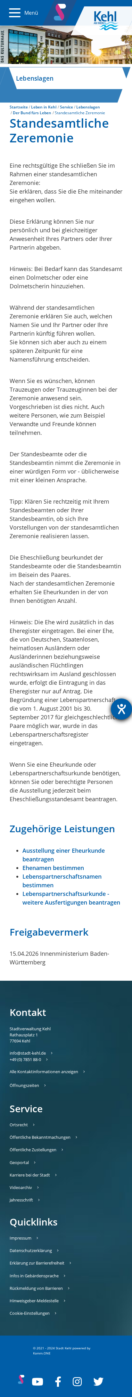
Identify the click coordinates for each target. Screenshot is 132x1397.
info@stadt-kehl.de (28, 1053)
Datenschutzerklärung (31, 1250)
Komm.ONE (42, 1353)
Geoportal (19, 1162)
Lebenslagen (88, 107)
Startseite (19, 107)
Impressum (20, 1238)
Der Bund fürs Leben (32, 113)
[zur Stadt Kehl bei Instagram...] (77, 1381)
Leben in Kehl (43, 107)
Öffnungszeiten (24, 1085)
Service (66, 107)
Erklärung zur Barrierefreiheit (37, 1263)
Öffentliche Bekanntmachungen (40, 1137)
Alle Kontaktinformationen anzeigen (44, 1071)
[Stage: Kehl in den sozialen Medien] (60, 10)
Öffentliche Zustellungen (33, 1150)
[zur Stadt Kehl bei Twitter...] (98, 1381)
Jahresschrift (21, 1200)
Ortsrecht (19, 1125)
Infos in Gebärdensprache (34, 1276)
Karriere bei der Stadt (30, 1175)
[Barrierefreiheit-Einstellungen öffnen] (121, 709)
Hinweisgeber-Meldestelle (34, 1301)
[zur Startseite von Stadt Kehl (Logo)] (111, 20)
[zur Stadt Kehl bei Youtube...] (37, 1381)
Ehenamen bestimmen (53, 868)
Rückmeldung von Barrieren (36, 1288)
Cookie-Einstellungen (30, 1313)
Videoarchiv (21, 1187)
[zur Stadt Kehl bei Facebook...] (58, 1381)
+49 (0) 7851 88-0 (25, 1059)
